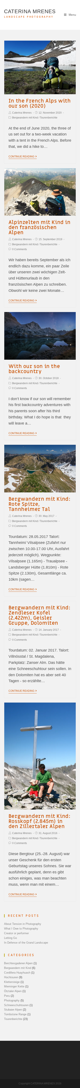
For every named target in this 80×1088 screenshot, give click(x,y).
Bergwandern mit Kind (25, 117)
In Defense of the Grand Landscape (26, 942)
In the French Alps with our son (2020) (40, 103)
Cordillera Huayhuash (17, 972)
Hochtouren (11, 977)
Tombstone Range (15, 1014)
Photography (12, 1000)
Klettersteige (12, 982)
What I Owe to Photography (21, 928)
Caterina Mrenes (22, 112)
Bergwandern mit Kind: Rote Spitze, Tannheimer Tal (40, 504)
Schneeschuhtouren (16, 1005)
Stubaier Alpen (13, 1009)
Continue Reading (21, 156)
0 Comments (19, 249)
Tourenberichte (48, 117)
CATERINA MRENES (30, 14)
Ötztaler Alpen (13, 991)
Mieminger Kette (14, 986)
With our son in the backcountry (34, 369)
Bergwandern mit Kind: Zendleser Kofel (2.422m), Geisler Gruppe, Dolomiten (40, 615)
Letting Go (10, 938)
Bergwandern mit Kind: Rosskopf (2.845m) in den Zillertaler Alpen (40, 821)
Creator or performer (16, 933)
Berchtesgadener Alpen (18, 963)
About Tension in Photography (22, 923)
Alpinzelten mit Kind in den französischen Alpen (40, 227)
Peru (7, 995)
